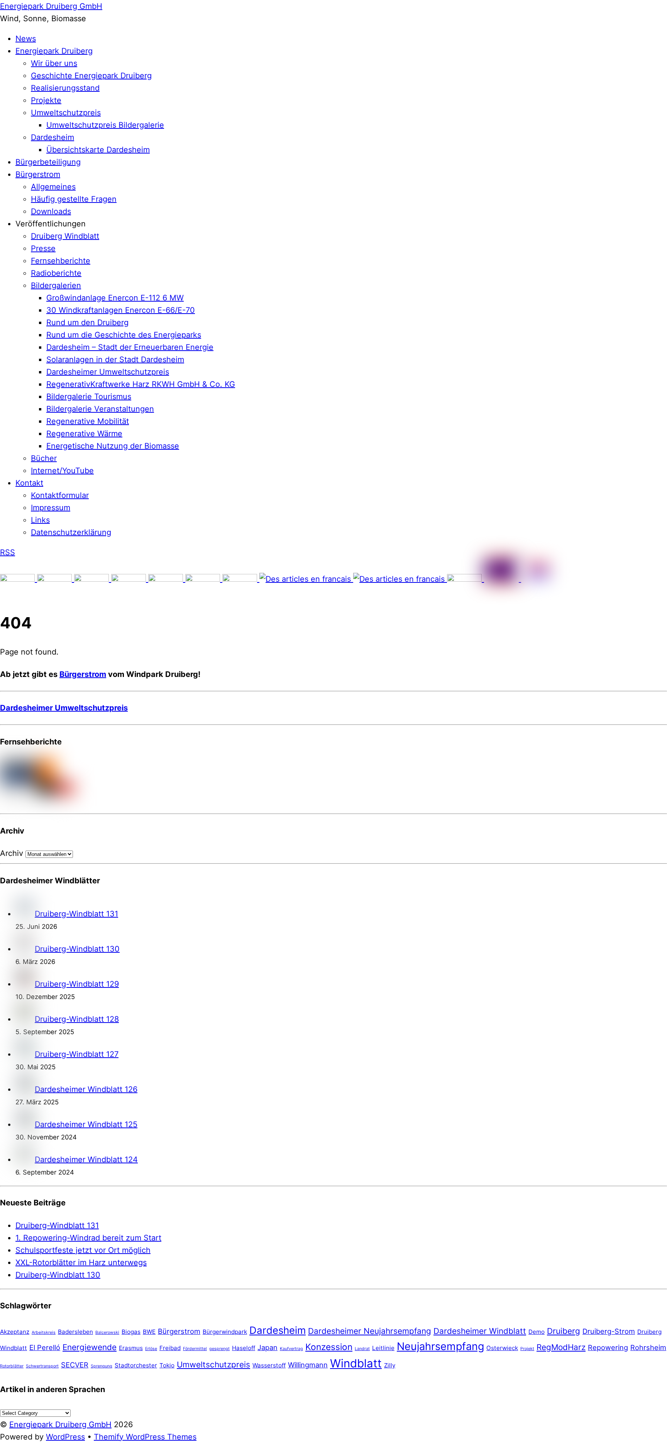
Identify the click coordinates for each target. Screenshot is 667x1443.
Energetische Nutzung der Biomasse (112, 446)
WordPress (65, 1436)
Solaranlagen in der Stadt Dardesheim (115, 359)
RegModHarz (561, 1347)
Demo (536, 1331)
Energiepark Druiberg (54, 51)
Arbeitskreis (44, 1332)
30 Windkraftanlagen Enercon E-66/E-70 (120, 310)
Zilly (389, 1365)
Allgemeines (53, 186)
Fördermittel (195, 1348)
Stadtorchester (136, 1365)
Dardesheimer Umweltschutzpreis (107, 371)
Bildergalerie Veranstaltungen (100, 408)
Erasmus (131, 1348)
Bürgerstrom (37, 174)
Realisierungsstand (65, 88)
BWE (149, 1331)
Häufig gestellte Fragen (74, 199)
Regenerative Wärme (84, 433)
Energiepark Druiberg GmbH (60, 1424)
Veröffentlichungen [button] (50, 223)
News (25, 38)
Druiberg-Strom (608, 1331)
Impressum (50, 507)
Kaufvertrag (291, 1348)
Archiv (11, 853)
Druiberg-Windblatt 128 (77, 1019)
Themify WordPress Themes (145, 1436)
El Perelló (44, 1347)
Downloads (51, 211)
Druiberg (563, 1331)
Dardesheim (52, 137)
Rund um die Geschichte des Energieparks (123, 334)
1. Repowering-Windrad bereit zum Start (88, 1237)
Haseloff (243, 1348)
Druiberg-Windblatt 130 (77, 949)
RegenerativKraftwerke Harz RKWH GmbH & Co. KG (140, 384)
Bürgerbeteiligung (48, 162)
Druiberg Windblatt (65, 236)
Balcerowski (107, 1332)
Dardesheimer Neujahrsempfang (369, 1331)
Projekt (527, 1348)
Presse (43, 248)
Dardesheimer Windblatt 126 (86, 1089)
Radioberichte (56, 273)
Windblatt (356, 1363)
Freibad (170, 1348)
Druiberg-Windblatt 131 (76, 913)
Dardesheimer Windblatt (479, 1331)
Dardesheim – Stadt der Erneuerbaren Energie (129, 347)
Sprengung (101, 1366)
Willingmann (308, 1364)
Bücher (44, 458)
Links (40, 520)
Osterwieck (502, 1348)
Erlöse (151, 1348)
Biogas (131, 1331)
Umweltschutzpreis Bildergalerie (105, 125)
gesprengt (219, 1348)
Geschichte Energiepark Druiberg (91, 75)
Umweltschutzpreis (66, 112)
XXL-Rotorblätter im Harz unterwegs (81, 1262)
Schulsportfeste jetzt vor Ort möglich (83, 1250)
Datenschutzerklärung (71, 532)
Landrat (362, 1348)
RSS (7, 552)
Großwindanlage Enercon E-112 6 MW (115, 297)
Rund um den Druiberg (87, 322)
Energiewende (90, 1347)
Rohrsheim (648, 1347)
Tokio (166, 1365)
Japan (267, 1347)
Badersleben (75, 1331)
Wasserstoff (269, 1365)
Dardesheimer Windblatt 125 (86, 1124)
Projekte (46, 100)
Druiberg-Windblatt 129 (77, 984)
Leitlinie (383, 1348)
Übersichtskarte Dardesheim (98, 149)
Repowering (608, 1347)
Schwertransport (42, 1366)
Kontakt (29, 483)
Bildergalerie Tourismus (88, 396)
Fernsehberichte (60, 260)
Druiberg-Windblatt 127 (77, 1054)
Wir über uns (54, 63)
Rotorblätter (12, 1366)
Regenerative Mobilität (87, 421)
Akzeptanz (14, 1331)
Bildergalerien (56, 285)
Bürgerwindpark (225, 1331)
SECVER (74, 1364)
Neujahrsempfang (440, 1346)
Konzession (328, 1347)
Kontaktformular (60, 495)
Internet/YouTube (62, 470)
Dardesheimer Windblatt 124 (86, 1159)
